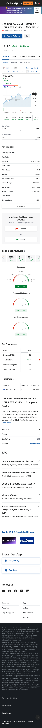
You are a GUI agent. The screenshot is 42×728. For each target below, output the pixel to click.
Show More (21, 206)
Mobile (25, 608)
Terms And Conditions (9, 698)
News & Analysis (27, 56)
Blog (24, 603)
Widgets (26, 617)
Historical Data (25, 62)
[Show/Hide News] (15, 68)
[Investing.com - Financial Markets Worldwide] (14, 3)
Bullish (23, 239)
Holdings (14, 62)
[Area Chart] (7, 68)
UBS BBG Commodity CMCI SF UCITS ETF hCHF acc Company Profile (19, 402)
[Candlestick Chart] (4, 68)
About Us (5, 603)
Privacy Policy (6, 705)
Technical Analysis (12, 250)
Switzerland (35, 444)
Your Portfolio (28, 613)
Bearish (23, 229)
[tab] (11, 258)
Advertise (5, 608)
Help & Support (8, 613)
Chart (14, 56)
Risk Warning (6, 713)
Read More (6, 423)
